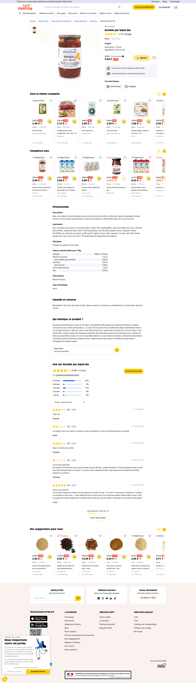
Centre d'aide (105, 617)
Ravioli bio (93, 21)
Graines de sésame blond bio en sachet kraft (41, 567)
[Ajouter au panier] (49, 121)
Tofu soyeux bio (87, 130)
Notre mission (70, 632)
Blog (165, 1)
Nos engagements (72, 639)
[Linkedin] (111, 598)
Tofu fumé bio (37, 130)
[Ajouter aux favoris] (51, 100)
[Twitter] (107, 598)
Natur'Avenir (110, 26)
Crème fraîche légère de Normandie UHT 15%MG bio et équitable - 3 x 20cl (66, 189)
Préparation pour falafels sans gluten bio (165, 132)
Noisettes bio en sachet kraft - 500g (90, 567)
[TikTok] (115, 598)
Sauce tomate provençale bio (116, 189)
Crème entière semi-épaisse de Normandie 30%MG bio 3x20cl (139, 189)
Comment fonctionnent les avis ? (67, 375)
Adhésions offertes (73, 624)
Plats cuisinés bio (80, 21)
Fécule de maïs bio (162, 566)
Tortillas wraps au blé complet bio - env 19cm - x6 (67, 132)
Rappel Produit (105, 628)
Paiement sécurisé (107, 624)
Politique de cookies (142, 628)
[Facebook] (99, 598)
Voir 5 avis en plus (98, 518)
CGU (136, 621)
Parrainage (175, 1)
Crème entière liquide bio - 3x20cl (91, 189)
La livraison (104, 621)
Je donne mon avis (134, 371)
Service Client (106, 612)
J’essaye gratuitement (144, 7)
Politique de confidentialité (145, 624)
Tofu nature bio (112, 130)
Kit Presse (138, 632)
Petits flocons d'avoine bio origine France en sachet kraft (140, 567)
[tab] (34, 29)
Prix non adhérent (116, 56)
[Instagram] (103, 598)
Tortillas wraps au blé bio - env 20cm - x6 (140, 132)
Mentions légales (143, 612)
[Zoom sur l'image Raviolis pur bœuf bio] (70, 54)
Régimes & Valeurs (72, 642)
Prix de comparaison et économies (79, 635)
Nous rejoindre (71, 650)
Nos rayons (69, 646)
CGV (136, 617)
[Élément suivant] (164, 94)
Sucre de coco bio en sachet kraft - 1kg (114, 567)
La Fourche (70, 612)
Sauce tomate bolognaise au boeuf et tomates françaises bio (41, 189)
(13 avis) (127, 34)
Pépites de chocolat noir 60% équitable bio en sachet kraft (65, 567)
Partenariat (69, 621)
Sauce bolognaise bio (163, 187)
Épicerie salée (43, 21)
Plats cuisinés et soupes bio (61, 21)
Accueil (32, 21)
